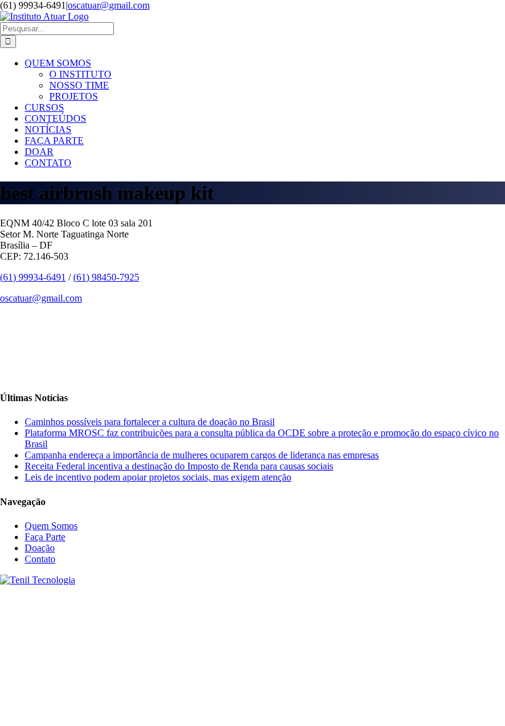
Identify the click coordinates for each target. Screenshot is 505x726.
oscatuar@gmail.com (109, 5)
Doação (40, 548)
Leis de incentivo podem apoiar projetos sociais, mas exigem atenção (158, 477)
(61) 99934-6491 (33, 277)
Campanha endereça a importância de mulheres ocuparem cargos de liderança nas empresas (202, 455)
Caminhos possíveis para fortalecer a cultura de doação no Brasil (150, 422)
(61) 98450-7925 (106, 277)
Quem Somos (51, 526)
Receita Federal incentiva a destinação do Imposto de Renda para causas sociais (179, 466)
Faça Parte (45, 537)
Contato (40, 559)
